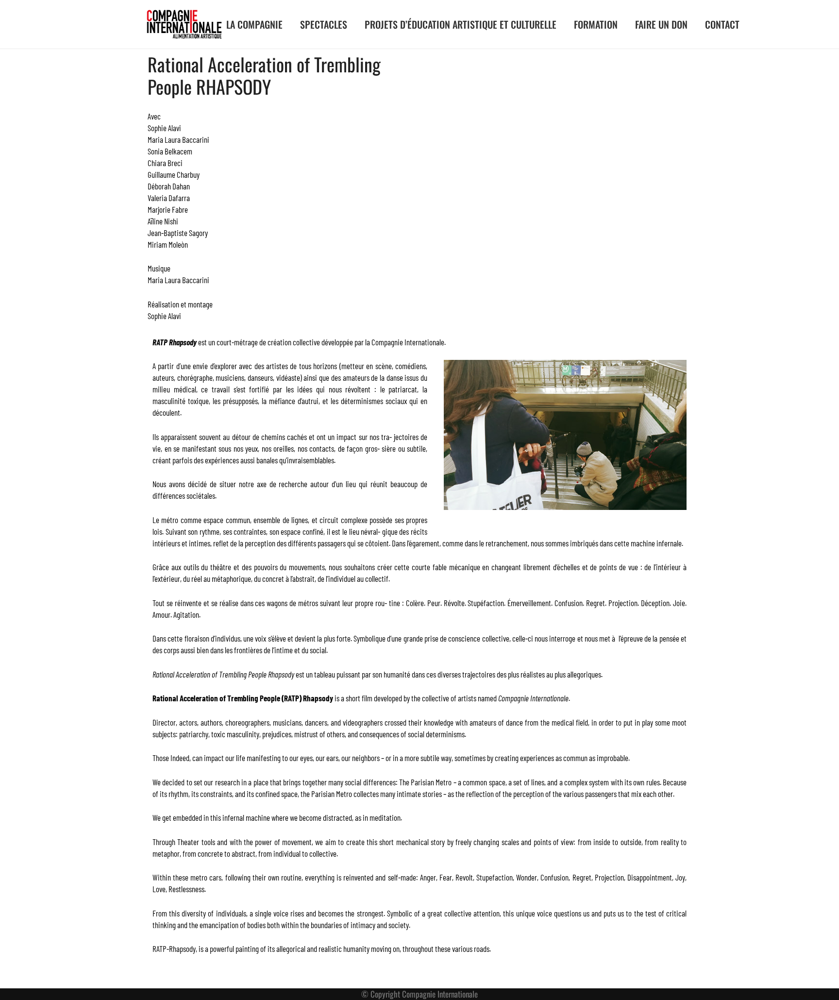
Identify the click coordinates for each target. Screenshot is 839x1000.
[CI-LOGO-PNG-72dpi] (184, 24)
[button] (291, 24)
